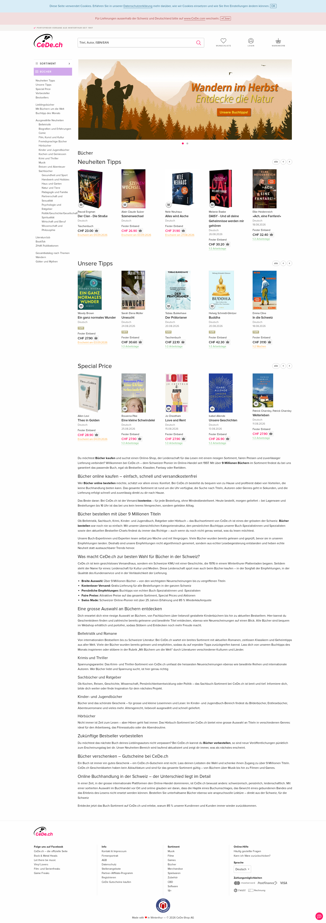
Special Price (43, 89)
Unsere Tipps (44, 84)
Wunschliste (223, 46)
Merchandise (175, 868)
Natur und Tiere (51, 187)
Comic (42, 133)
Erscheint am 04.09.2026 (92, 235)
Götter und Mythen (47, 261)
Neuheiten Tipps (45, 80)
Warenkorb (278, 46)
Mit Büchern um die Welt (50, 108)
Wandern (41, 257)
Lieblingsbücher (45, 104)
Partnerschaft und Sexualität (52, 198)
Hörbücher (45, 145)
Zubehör (173, 877)
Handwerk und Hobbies (55, 179)
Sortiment (48, 63)
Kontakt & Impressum (114, 851)
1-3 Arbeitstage (217, 248)
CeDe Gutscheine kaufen (116, 882)
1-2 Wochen (259, 346)
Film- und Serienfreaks (47, 868)
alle (276, 161)
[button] (183, 143)
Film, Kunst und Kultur (51, 137)
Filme (171, 855)
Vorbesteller (43, 93)
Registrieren (109, 877)
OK (273, 6)
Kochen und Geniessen (52, 154)
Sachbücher (46, 171)
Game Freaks (41, 873)
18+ (169, 890)
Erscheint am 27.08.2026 (179, 235)
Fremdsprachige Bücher (53, 141)
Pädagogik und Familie (55, 192)
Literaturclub (43, 237)
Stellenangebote (111, 868)
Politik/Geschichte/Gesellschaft (57, 213)
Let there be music (45, 860)
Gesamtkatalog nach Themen (53, 253)
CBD (170, 882)
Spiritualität (48, 217)
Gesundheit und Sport (55, 175)
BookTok (40, 241)
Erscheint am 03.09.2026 (136, 235)
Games (172, 860)
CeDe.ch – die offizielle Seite (51, 851)
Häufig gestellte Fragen (247, 851)
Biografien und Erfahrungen (55, 128)
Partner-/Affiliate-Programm (117, 873)
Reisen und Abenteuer (52, 166)
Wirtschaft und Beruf (54, 221)
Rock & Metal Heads (46, 855)
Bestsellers (42, 97)
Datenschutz (109, 864)
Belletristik (45, 124)
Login (251, 46)
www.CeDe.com (194, 18)
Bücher (46, 71)
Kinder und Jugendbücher (54, 150)
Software (173, 886)
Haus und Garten (52, 183)
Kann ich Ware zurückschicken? (252, 855)
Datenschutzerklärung (137, 6)
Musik (42, 162)
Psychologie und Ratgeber (51, 207)
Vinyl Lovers (41, 864)
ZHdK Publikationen (47, 245)
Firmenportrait (110, 855)
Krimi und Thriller (48, 158)
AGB (104, 860)
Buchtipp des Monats (48, 113)
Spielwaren (174, 873)
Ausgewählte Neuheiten (50, 120)
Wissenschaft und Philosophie (52, 228)
